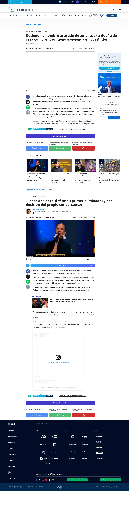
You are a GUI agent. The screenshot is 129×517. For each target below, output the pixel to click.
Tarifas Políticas (13, 479)
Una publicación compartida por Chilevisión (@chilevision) (58, 387)
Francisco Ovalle (33, 44)
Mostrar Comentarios (60, 136)
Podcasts (11, 15)
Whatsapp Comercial (78, 480)
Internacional (28, 15)
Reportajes (12, 466)
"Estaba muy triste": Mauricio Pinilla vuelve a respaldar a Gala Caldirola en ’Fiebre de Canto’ (71, 300)
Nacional (19, 15)
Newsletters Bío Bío (67, 2)
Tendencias (54, 15)
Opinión (62, 15)
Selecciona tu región (17, 2)
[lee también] (40, 303)
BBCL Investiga (71, 15)
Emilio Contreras (38, 209)
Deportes (46, 15)
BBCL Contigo (82, 15)
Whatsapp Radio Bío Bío (112, 480)
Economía (38, 15)
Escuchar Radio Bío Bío (110, 2)
